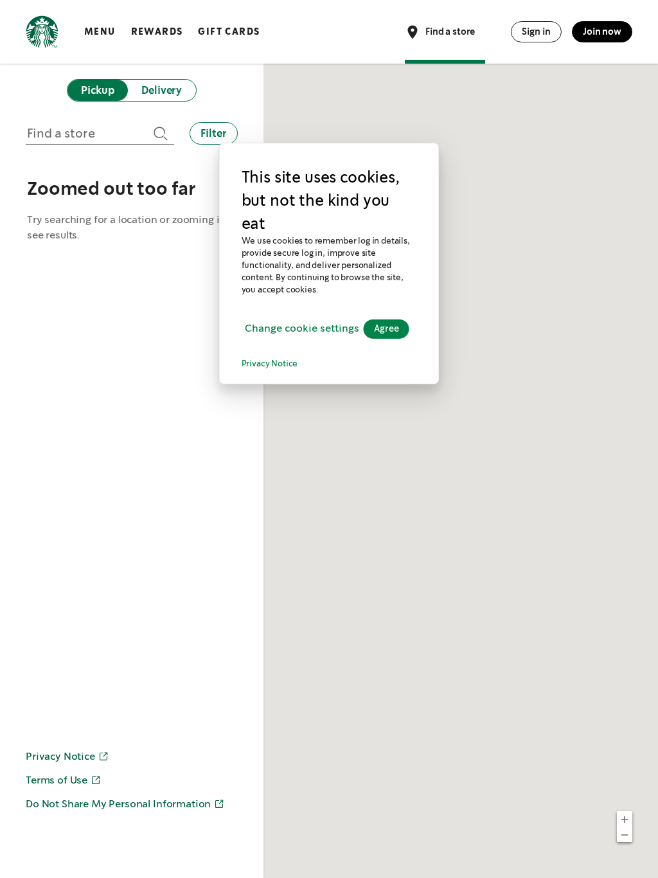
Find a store (450, 31)
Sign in (536, 31)
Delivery (161, 90)
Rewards (157, 31)
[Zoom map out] (624, 834)
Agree (386, 329)
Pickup (97, 90)
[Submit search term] (158, 133)
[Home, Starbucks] (42, 34)
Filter (213, 133)
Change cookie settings (302, 329)
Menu (100, 31)
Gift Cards (229, 31)
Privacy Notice (270, 364)
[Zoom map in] (624, 819)
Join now (602, 31)
